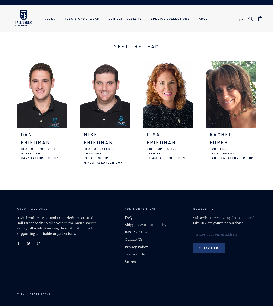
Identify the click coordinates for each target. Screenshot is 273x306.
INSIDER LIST (137, 232)
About (204, 18)
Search (130, 262)
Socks (50, 18)
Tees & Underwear (82, 18)
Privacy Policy (136, 247)
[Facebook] (18, 243)
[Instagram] (38, 243)
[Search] (250, 18)
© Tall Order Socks (34, 294)
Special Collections (170, 18)
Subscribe (208, 248)
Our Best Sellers (125, 18)
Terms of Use (135, 254)
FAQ (128, 218)
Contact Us (133, 239)
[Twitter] (28, 243)
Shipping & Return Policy (146, 225)
